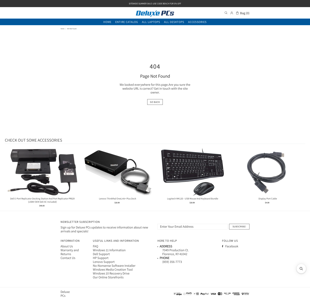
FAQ (95, 246)
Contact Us (68, 258)
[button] (301, 268)
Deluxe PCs (155, 13)
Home (62, 29)
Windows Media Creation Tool (113, 269)
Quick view (42, 175)
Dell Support (101, 254)
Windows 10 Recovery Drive (111, 273)
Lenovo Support (104, 262)
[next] (302, 178)
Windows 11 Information (109, 250)
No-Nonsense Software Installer (114, 266)
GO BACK (155, 101)
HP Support (100, 258)
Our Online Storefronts (108, 277)
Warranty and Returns (70, 252)
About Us (67, 246)
